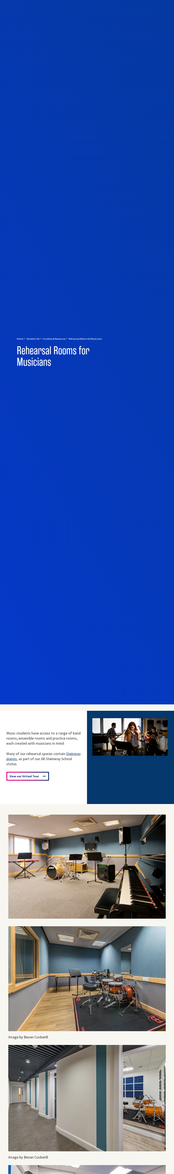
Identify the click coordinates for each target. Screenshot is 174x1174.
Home (20, 338)
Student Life (33, 338)
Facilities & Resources (54, 338)
